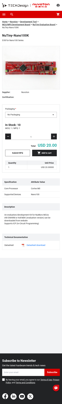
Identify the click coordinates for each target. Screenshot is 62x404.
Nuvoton (14, 22)
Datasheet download (36, 245)
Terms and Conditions (25, 382)
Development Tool (28, 22)
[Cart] (58, 14)
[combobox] (31, 115)
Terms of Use (46, 380)
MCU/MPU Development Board (16, 24)
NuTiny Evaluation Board (44, 24)
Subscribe (52, 372)
